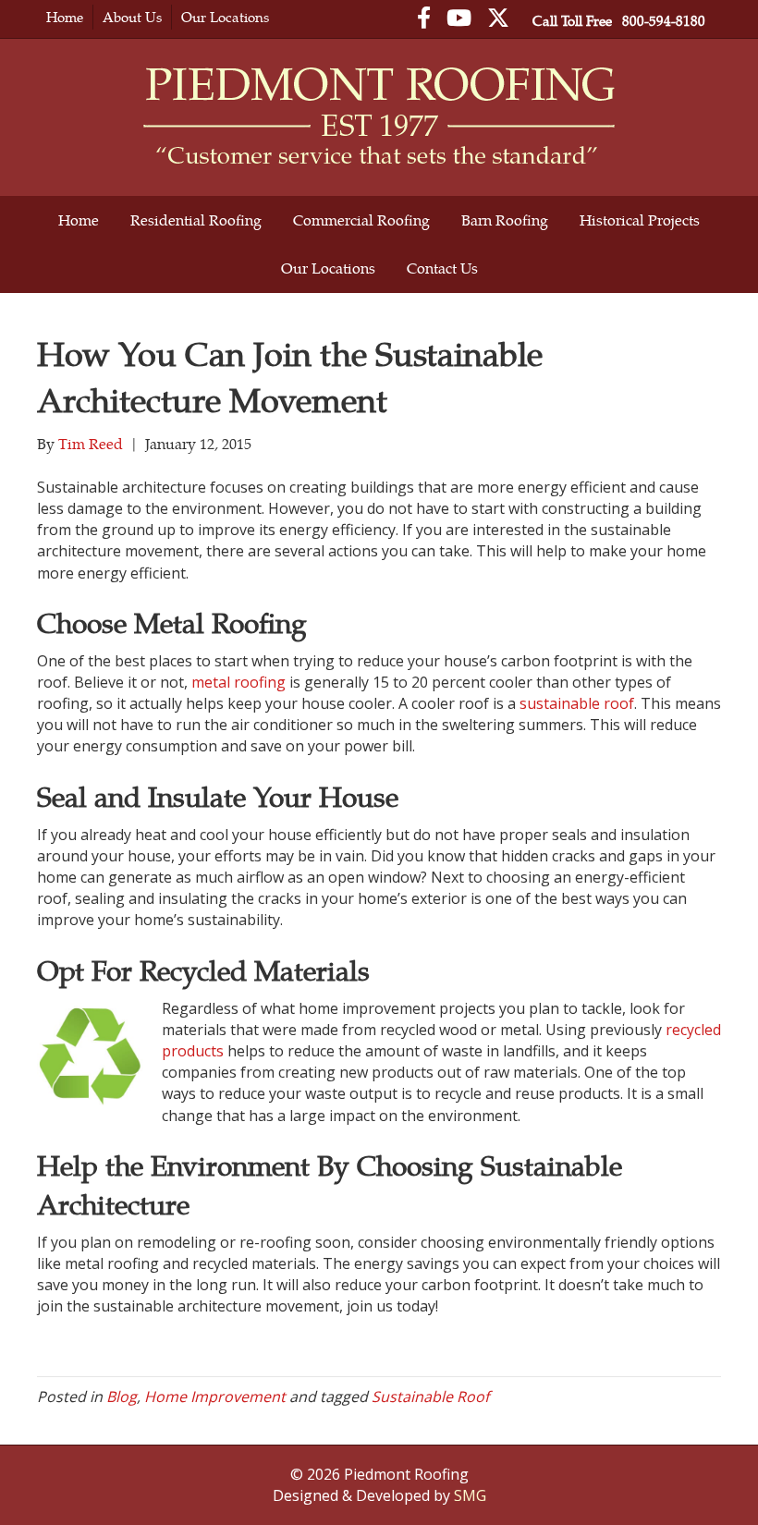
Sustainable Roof (430, 1396)
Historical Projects (640, 219)
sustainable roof (577, 703)
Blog (121, 1396)
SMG (470, 1495)
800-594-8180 (663, 20)
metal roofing (238, 682)
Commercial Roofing (361, 219)
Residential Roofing (196, 219)
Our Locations (225, 17)
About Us (132, 17)
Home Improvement (215, 1396)
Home (64, 17)
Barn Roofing (504, 219)
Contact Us (442, 267)
